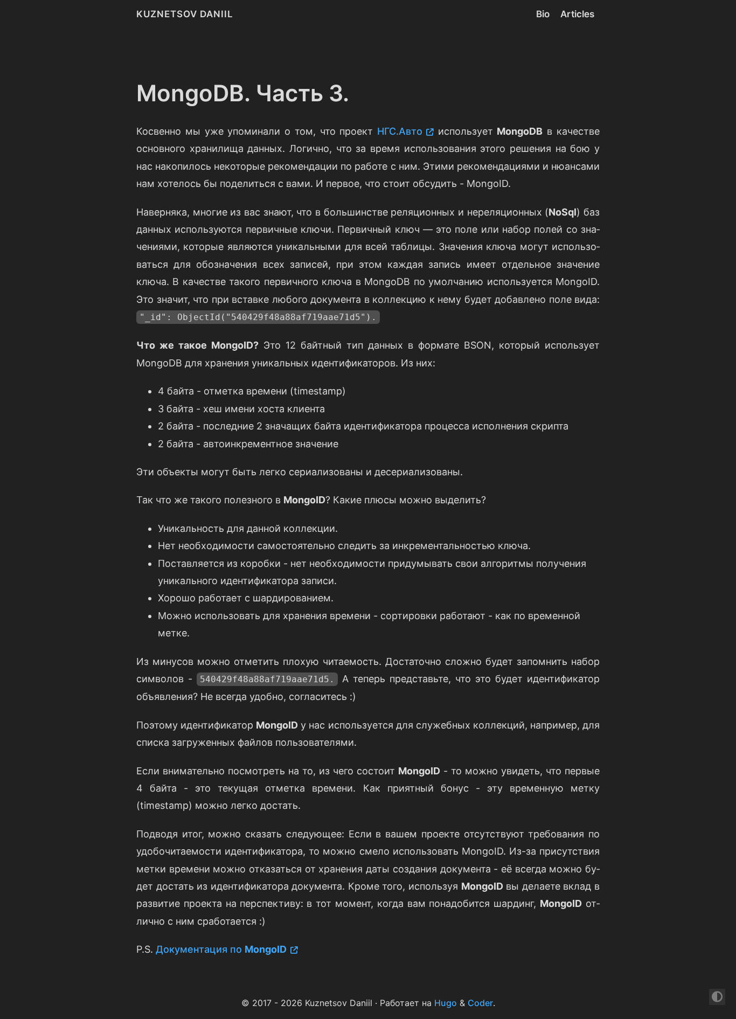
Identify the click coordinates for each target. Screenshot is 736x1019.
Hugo (445, 1002)
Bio (543, 14)
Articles (577, 14)
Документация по (221, 949)
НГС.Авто (399, 131)
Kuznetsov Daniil (184, 14)
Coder (480, 1002)
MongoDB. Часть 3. (242, 93)
